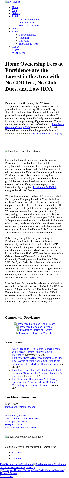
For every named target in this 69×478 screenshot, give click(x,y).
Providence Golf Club (44, 187)
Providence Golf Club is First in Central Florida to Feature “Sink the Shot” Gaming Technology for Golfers (37, 373)
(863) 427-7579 (13, 424)
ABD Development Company (46, 133)
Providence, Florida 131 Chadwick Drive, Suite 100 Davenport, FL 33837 (22, 418)
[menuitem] (38, 7)
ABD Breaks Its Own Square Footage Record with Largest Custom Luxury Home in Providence (36, 351)
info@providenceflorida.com (20, 427)
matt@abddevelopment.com (20, 406)
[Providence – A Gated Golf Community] (12, 1)
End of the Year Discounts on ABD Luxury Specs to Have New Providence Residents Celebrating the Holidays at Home (35, 382)
